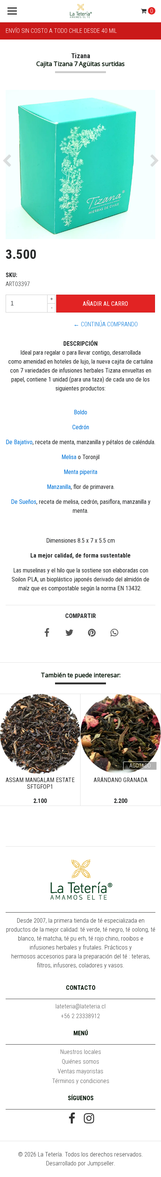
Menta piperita (80, 471)
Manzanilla (59, 486)
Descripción (80, 343)
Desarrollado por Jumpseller (80, 1163)
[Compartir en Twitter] (69, 633)
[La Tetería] (81, 11)
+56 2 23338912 (80, 1016)
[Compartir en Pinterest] (92, 633)
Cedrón (80, 427)
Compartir (80, 615)
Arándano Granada (121, 780)
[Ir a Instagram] (89, 1119)
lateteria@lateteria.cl (80, 1006)
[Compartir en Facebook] (46, 633)
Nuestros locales (80, 1051)
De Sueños (23, 501)
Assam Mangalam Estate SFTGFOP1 (40, 783)
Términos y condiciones (80, 1081)
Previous (11, 747)
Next (149, 747)
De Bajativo (19, 442)
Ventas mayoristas (80, 1071)
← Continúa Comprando (105, 324)
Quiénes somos (80, 1061)
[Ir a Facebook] (72, 1119)
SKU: (11, 275)
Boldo (80, 412)
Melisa (68, 457)
